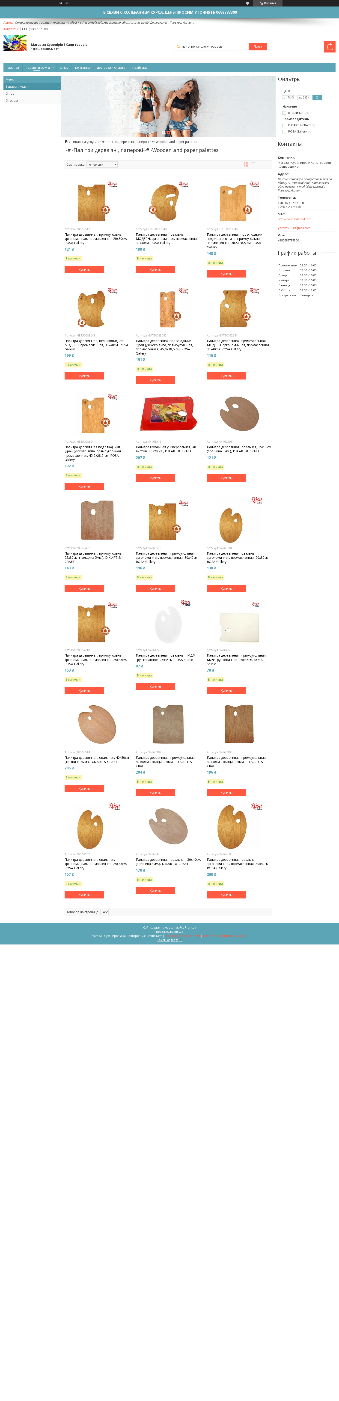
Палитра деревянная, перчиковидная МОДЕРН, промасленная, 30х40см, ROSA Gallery (96, 345)
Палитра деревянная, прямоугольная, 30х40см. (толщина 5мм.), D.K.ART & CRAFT (237, 762)
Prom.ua (190, 927)
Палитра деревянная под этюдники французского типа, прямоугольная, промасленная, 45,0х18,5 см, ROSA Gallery (164, 347)
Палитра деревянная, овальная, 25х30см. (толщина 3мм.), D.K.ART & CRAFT (239, 449)
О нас (64, 67)
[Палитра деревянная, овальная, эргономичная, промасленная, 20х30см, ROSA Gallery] (239, 520)
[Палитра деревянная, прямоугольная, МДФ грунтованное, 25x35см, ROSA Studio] (239, 622)
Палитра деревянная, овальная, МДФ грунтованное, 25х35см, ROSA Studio (165, 657)
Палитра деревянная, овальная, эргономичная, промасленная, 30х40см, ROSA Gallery (238, 864)
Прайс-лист (140, 67)
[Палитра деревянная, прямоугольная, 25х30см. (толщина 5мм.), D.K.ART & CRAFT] (97, 520)
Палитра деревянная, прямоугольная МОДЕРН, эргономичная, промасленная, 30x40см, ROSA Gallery (239, 345)
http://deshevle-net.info (294, 219)
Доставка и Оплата (111, 67)
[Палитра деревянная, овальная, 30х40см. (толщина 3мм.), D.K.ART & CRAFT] (168, 826)
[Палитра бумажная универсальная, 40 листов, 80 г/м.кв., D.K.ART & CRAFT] (168, 414)
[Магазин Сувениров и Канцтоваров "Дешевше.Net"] (15, 43)
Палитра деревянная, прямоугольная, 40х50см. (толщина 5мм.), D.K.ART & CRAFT (166, 762)
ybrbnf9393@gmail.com (294, 228)
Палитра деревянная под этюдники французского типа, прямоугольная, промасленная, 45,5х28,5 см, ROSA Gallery (93, 453)
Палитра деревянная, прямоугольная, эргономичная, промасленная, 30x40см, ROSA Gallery (167, 557)
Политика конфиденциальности (225, 936)
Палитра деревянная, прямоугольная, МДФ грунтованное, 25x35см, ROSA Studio (237, 659)
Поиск (258, 46)
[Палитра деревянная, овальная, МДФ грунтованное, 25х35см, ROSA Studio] (168, 622)
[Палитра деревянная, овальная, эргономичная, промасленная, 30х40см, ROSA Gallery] (239, 826)
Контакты (82, 67)
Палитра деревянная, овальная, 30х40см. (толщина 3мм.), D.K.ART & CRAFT (168, 862)
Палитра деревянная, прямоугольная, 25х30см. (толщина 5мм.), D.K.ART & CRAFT (94, 557)
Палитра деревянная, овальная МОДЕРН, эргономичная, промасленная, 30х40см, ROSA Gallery (167, 238)
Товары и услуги (38, 67)
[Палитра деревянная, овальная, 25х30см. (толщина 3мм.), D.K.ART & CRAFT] (239, 414)
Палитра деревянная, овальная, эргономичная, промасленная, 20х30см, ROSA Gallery (238, 557)
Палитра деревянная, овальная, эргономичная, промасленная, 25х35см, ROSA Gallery (96, 864)
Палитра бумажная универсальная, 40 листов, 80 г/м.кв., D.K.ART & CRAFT (166, 449)
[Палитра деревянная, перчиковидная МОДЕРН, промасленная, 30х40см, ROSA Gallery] (97, 307)
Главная (13, 67)
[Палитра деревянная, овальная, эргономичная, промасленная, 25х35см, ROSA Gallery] (97, 826)
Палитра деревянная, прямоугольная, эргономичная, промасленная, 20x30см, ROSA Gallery (96, 238)
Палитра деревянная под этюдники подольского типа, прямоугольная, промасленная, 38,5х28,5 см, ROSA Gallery (234, 240)
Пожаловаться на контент (182, 936)
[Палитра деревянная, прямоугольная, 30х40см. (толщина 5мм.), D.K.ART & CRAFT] (239, 724)
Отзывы (12, 100)
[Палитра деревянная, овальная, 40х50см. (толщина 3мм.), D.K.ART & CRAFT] (97, 724)
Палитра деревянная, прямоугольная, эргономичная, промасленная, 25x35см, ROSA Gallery (96, 659)
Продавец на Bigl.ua (169, 932)
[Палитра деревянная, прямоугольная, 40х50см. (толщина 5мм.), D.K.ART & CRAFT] (168, 724)
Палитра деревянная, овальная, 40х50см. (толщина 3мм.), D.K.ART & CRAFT (97, 760)
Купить (84, 269)
